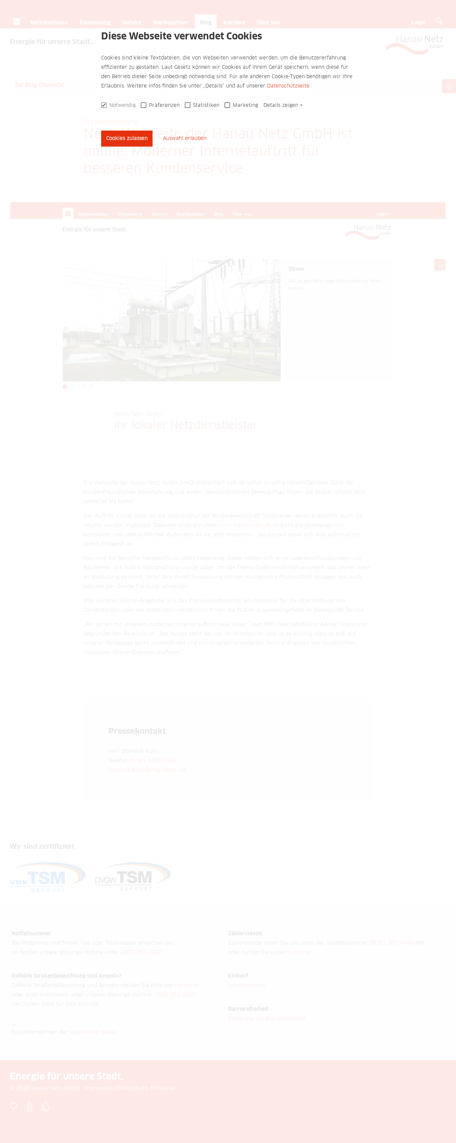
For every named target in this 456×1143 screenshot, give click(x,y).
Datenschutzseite (288, 85)
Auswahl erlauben (185, 138)
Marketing (245, 105)
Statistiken (206, 105)
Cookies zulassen (127, 138)
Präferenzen (164, 105)
